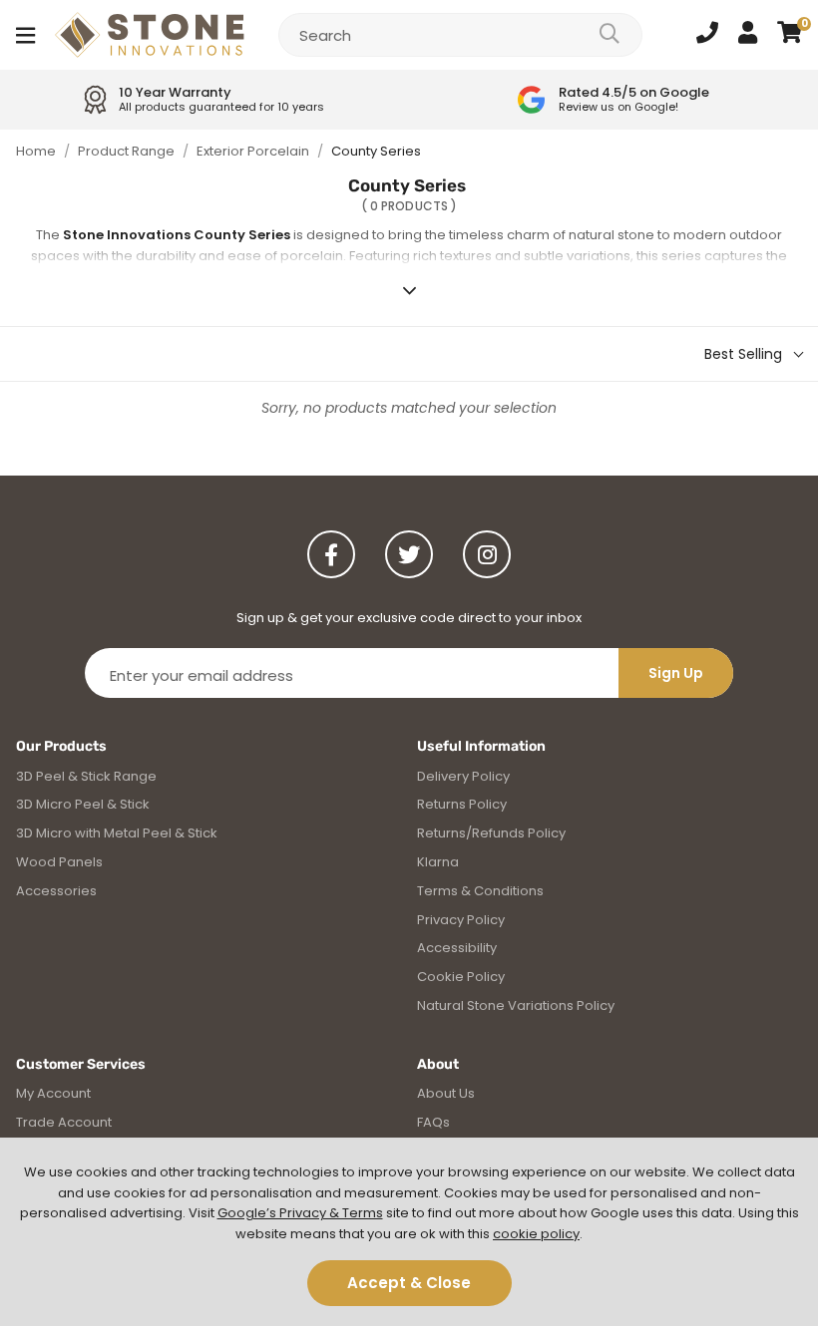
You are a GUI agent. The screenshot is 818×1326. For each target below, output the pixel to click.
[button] (789, 35)
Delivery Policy (463, 776)
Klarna (438, 861)
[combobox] (460, 35)
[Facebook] (331, 554)
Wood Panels (59, 861)
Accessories (56, 890)
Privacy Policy (461, 919)
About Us (446, 1093)
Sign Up (675, 673)
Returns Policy (462, 804)
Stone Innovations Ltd (149, 35)
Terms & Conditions (480, 890)
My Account (53, 1093)
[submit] (609, 35)
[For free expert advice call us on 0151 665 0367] (707, 35)
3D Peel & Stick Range (86, 776)
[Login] (747, 35)
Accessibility (457, 947)
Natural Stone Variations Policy (515, 1005)
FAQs (433, 1122)
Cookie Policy (461, 976)
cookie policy (536, 1233)
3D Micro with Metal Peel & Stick (116, 833)
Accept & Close (409, 1282)
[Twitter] (409, 554)
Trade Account (64, 1122)
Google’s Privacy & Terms (300, 1212)
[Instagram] (487, 554)
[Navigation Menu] (25, 35)
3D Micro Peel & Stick (83, 804)
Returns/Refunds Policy (491, 833)
